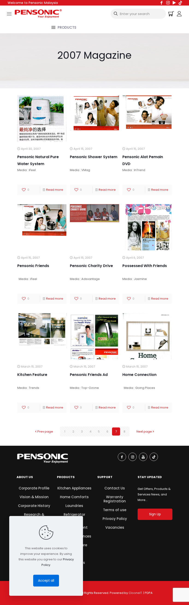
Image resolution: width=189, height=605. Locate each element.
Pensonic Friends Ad (89, 374)
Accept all (46, 580)
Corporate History (34, 505)
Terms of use (114, 509)
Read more (54, 189)
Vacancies (114, 527)
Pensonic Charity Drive (91, 265)
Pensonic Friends (33, 265)
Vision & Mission (34, 496)
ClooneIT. (136, 593)
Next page (144, 431)
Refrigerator (74, 514)
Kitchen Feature (32, 374)
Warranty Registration (114, 499)
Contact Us (114, 488)
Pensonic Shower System (93, 157)
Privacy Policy (115, 518)
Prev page (45, 431)
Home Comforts (74, 496)
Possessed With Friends (144, 265)
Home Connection (139, 374)
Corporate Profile (34, 488)
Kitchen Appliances (74, 488)
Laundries (74, 505)
